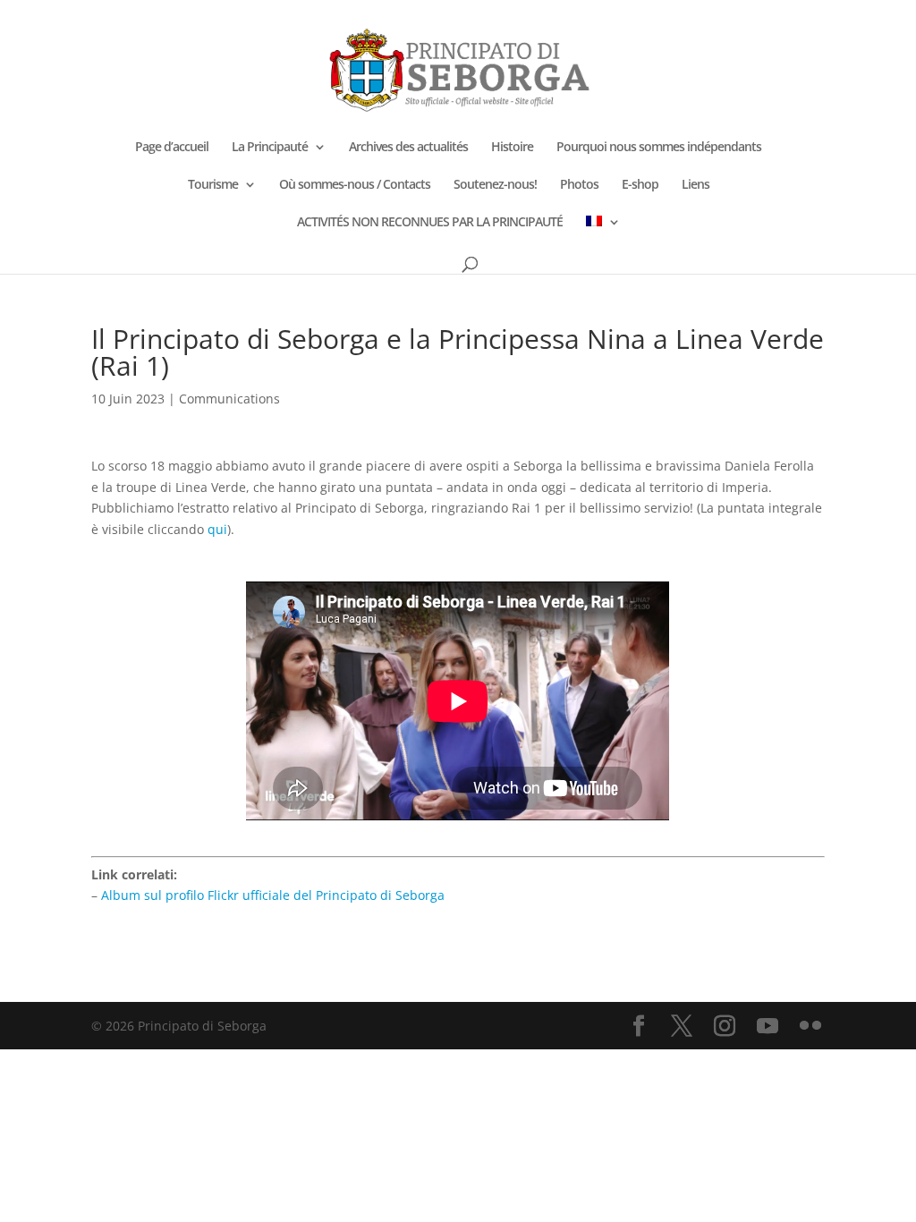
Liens (695, 185)
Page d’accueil (171, 147)
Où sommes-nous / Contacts (354, 185)
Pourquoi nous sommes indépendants (658, 147)
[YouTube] (767, 1026)
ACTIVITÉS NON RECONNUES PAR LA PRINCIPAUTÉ (430, 223)
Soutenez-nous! (495, 185)
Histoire (512, 147)
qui (217, 529)
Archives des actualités (408, 147)
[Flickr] (810, 1026)
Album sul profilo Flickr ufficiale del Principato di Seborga (273, 895)
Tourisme (213, 185)
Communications (229, 398)
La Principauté (270, 147)
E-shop (640, 185)
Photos (579, 185)
